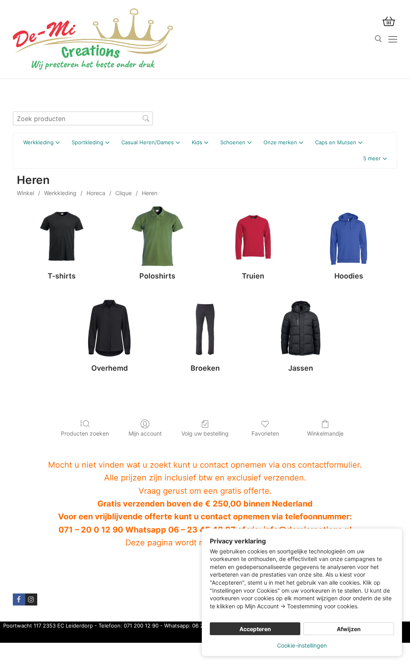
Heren (149, 193)
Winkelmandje (325, 433)
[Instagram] (31, 599)
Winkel (25, 193)
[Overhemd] (109, 328)
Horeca (95, 193)
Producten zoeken (85, 433)
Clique (123, 193)
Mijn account (145, 433)
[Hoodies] (348, 236)
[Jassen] (301, 328)
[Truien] (252, 236)
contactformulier (329, 465)
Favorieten (265, 433)
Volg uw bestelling (205, 433)
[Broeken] (205, 328)
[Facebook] (19, 599)
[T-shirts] (61, 236)
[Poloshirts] (157, 236)
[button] (375, 159)
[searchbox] (83, 118)
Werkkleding (60, 193)
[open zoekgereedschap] (378, 38)
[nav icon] (392, 39)
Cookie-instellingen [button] (302, 645)
